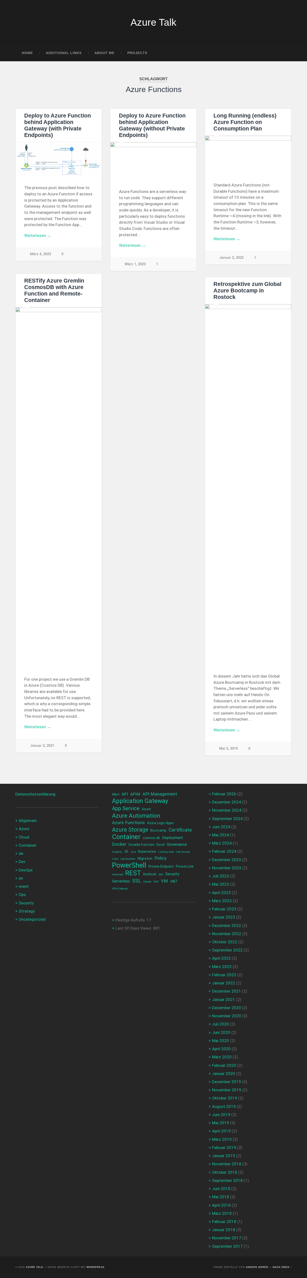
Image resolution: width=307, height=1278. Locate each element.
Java (133, 851)
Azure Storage (130, 830)
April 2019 (221, 1131)
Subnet (147, 881)
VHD (156, 881)
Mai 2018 (220, 1196)
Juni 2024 (221, 826)
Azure (24, 828)
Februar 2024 (224, 851)
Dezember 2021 (226, 991)
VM (164, 881)
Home (27, 53)
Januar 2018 (223, 1229)
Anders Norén (257, 1267)
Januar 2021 (223, 999)
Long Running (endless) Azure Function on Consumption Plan (245, 122)
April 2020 (221, 1048)
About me (104, 53)
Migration (145, 858)
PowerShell (129, 865)
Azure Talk (153, 22)
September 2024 (227, 818)
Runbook (149, 874)
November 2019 (226, 1089)
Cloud (24, 837)
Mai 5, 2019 (228, 749)
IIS (126, 851)
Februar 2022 (224, 974)
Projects (137, 53)
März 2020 (222, 1057)
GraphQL (117, 851)
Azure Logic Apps (160, 823)
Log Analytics (128, 858)
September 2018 (227, 1180)
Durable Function (141, 844)
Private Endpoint (161, 866)
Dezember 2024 (226, 802)
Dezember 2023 (226, 859)
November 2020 (226, 1015)
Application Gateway (140, 801)
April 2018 (221, 1205)
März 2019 (222, 1139)
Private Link (185, 866)
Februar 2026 (224, 793)
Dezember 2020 (226, 1007)
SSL (136, 881)
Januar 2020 (223, 1073)
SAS (161, 874)
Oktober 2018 (224, 1172)
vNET (174, 881)
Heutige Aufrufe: (131, 920)
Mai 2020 (220, 1040)
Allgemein (28, 820)
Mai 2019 (220, 1122)
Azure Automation (136, 815)
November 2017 (226, 1237)
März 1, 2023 (135, 264)
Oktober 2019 (224, 1098)
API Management (159, 794)
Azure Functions (128, 822)
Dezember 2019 (226, 1081)
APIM (135, 794)
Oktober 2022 (224, 941)
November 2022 (226, 933)
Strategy (27, 911)
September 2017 (227, 1246)
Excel (161, 844)
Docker (119, 844)
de (21, 853)
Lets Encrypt (183, 851)
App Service (126, 808)
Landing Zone (166, 851)
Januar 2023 (223, 917)
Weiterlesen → (37, 235)
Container (27, 845)
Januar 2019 (223, 1155)
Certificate (180, 830)
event (24, 886)
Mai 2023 (220, 884)
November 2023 (226, 867)
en (21, 878)
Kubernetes (147, 851)
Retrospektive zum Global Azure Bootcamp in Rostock (247, 290)
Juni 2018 (221, 1188)
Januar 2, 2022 (231, 258)
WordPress (96, 1267)
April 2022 (221, 958)
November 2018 (226, 1163)
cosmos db (151, 838)
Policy (160, 858)
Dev (22, 861)
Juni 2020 (221, 1032)
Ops (22, 894)
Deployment (172, 837)
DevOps (26, 870)
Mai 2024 (220, 835)
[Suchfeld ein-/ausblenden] (283, 53)
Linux (115, 858)
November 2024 (226, 810)
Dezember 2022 (226, 925)
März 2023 (222, 900)
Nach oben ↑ (282, 1267)
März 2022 (222, 966)
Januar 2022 (223, 983)
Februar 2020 (224, 1065)
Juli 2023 (220, 876)
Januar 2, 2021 (42, 746)
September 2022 (227, 950)
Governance (177, 844)
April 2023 (221, 892)
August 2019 (224, 1106)
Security (26, 903)
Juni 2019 (221, 1114)
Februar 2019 (224, 1147)
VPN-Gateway (120, 888)
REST (133, 873)
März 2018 (222, 1213)
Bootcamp (158, 830)
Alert (115, 794)
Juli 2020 (220, 1024)
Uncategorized (32, 919)
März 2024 (222, 843)
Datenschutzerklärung (35, 794)
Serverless (121, 881)
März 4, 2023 (40, 254)
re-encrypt (117, 874)
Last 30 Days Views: (134, 928)
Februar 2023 (224, 909)
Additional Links (64, 53)
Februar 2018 (224, 1221)
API (125, 794)
